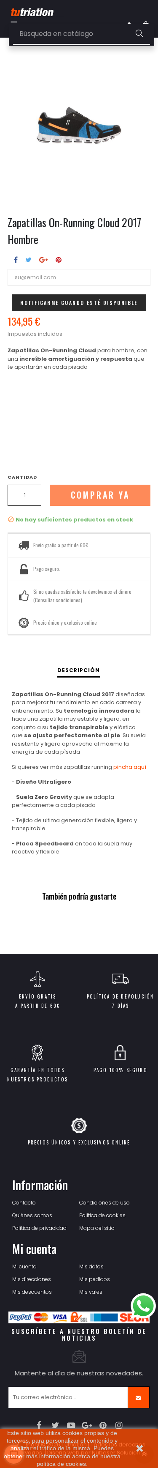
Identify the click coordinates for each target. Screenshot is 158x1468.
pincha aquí (129, 767)
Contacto (24, 1202)
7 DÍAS (120, 1005)
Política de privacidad (39, 1228)
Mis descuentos (32, 1291)
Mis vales (90, 1291)
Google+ (43, 260)
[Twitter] (55, 1425)
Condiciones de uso (104, 1202)
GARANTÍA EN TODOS (37, 1070)
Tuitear (28, 260)
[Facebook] (39, 1425)
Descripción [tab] (78, 670)
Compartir (16, 260)
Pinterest (59, 260)
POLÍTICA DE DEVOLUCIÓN (120, 996)
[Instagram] (119, 1425)
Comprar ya (100, 495)
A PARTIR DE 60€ (37, 1005)
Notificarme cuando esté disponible (79, 302)
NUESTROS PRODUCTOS (37, 1079)
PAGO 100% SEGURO (120, 1070)
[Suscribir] (139, 1397)
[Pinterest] (103, 1425)
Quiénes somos (32, 1215)
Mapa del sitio (97, 1228)
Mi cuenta (24, 1266)
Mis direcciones (31, 1279)
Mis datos (91, 1266)
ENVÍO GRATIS (37, 996)
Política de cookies (102, 1215)
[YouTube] (71, 1425)
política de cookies (61, 1463)
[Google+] (87, 1425)
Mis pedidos (94, 1279)
